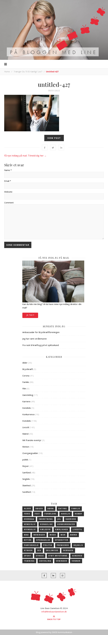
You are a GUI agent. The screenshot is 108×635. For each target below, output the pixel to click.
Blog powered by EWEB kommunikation (54, 632)
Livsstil (25, 427)
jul (59, 519)
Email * (7, 181)
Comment (9, 202)
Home (7, 71)
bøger (39, 508)
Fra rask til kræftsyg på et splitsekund (40, 345)
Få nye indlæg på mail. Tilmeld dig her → (25, 155)
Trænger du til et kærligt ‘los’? (28, 71)
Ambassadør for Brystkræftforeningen (40, 332)
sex (39, 550)
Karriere (26, 401)
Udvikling (45, 561)
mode (53, 535)
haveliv (65, 514)
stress (40, 556)
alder (27, 508)
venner (76, 561)
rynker (28, 550)
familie (75, 508)
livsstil (77, 529)
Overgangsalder (30, 453)
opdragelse (43, 540)
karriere (71, 519)
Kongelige (46, 524)
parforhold (31, 545)
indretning (46, 519)
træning (29, 561)
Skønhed (26, 485)
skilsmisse (52, 550)
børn (51, 508)
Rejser (25, 466)
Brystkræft (27, 369)
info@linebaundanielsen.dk (54, 611)
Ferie (27, 514)
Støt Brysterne (57, 556)
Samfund (26, 472)
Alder (24, 362)
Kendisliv (26, 407)
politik (25, 459)
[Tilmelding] (54, 281)
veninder (61, 561)
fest (37, 514)
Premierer (63, 545)
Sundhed (26, 491)
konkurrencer (66, 524)
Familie (25, 382)
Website (8, 191)
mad (26, 535)
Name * (8, 170)
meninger (39, 535)
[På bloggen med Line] (54, 29)
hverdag (29, 519)
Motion (25, 446)
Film (24, 388)
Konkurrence (28, 414)
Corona (25, 375)
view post (54, 138)
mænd (73, 535)
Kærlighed (61, 529)
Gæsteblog (27, 395)
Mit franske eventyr (31, 440)
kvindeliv (30, 529)
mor (63, 535)
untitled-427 (54, 84)
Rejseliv (78, 545)
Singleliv (26, 479)
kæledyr (45, 529)
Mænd (25, 433)
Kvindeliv (26, 420)
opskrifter (61, 540)
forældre (50, 514)
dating (62, 508)
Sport (27, 556)
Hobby (78, 514)
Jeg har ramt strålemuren (34, 338)
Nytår (28, 540)
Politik (47, 545)
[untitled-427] (54, 113)
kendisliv (30, 524)
